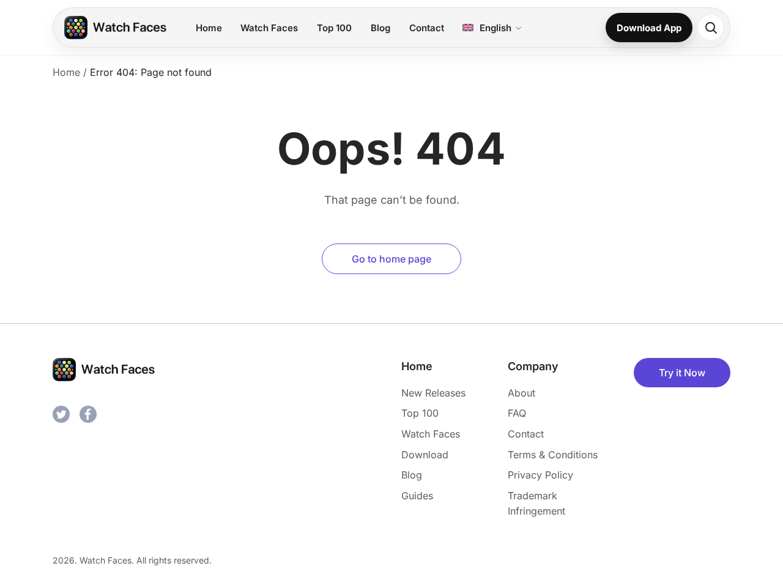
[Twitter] (61, 414)
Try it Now (682, 373)
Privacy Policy (540, 475)
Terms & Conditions (553, 455)
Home (209, 28)
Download (424, 455)
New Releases (433, 393)
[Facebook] (88, 414)
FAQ (517, 413)
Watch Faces (269, 28)
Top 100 (334, 28)
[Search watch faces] (710, 27)
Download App (649, 28)
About (521, 393)
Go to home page (391, 259)
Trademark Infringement (536, 504)
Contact (426, 28)
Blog (380, 28)
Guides (417, 496)
